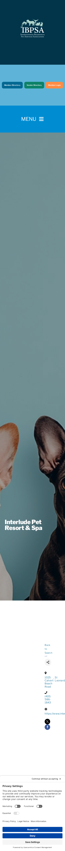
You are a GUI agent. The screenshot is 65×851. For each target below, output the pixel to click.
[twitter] (47, 721)
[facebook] (47, 727)
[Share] (48, 662)
